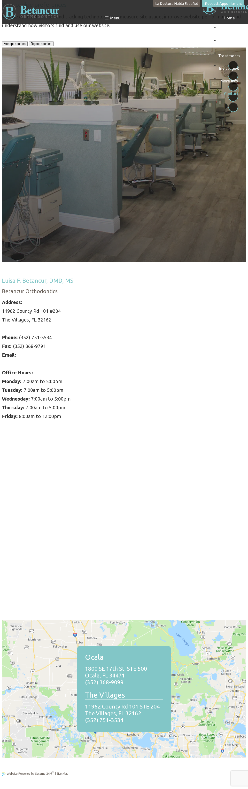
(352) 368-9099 (186, 28)
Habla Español (176, 3)
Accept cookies (15, 44)
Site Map (63, 773)
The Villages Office (91, 224)
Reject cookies (41, 44)
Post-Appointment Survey (164, 224)
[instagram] (233, 107)
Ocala (167, 28)
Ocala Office (64, 224)
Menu (115, 18)
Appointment (223, 3)
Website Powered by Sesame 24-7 (30, 773)
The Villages (212, 28)
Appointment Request (125, 224)
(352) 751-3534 (104, 720)
